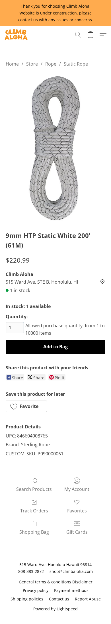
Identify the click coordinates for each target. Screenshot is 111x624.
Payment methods (71, 590)
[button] (17, 34)
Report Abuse (88, 599)
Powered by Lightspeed (55, 609)
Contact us (59, 599)
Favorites (77, 511)
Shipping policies (27, 599)
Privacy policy (35, 590)
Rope (50, 64)
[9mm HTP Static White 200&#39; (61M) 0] (55, 147)
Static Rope (76, 64)
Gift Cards (77, 532)
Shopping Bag (34, 532)
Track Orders (34, 511)
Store (32, 64)
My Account (76, 489)
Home (12, 64)
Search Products (34, 489)
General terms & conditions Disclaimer (55, 582)
